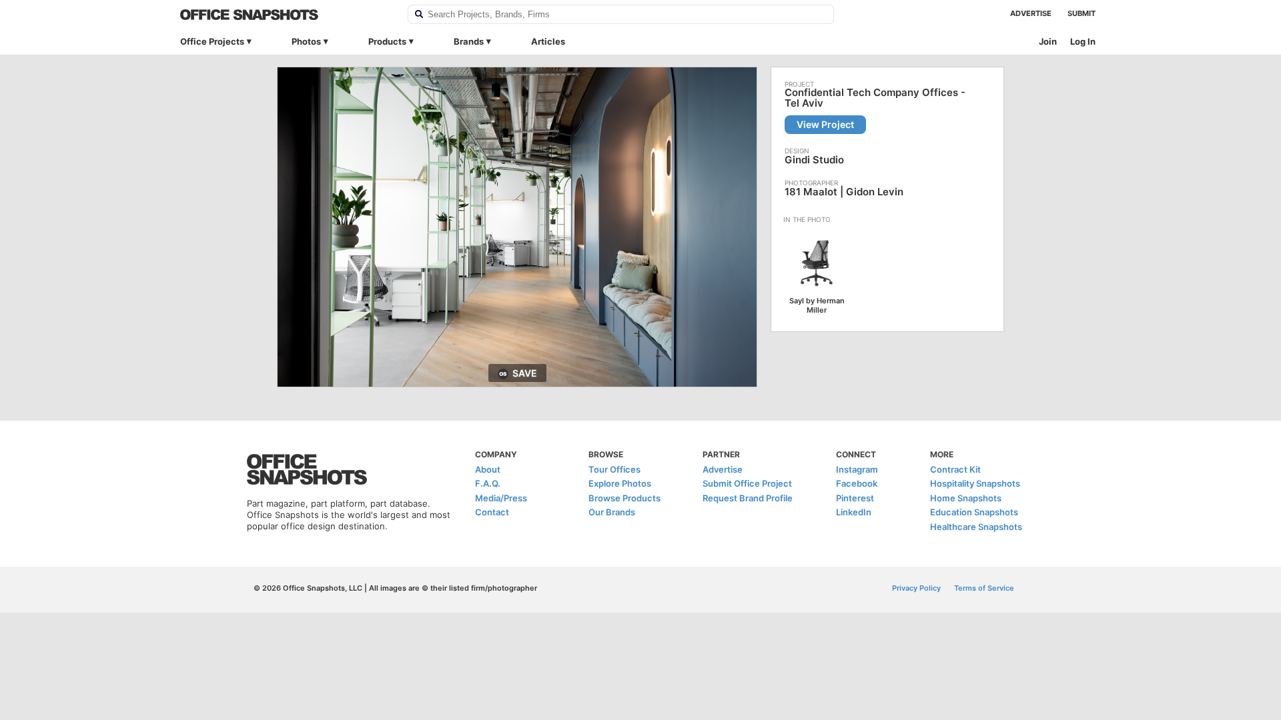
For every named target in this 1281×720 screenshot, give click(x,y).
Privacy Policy (916, 588)
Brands (469, 41)
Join (1048, 41)
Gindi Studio (814, 159)
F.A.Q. (487, 483)
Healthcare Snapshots (976, 526)
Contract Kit (955, 469)
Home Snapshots (965, 498)
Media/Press (501, 498)
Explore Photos (619, 483)
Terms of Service (984, 588)
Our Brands (611, 512)
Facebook (856, 483)
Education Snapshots (974, 512)
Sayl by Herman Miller (817, 305)
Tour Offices (614, 469)
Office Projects (212, 41)
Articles (548, 41)
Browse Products (624, 498)
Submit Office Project (747, 483)
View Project (825, 124)
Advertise (1030, 13)
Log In (1083, 41)
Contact (492, 512)
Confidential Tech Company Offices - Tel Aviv (875, 98)
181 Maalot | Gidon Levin (844, 191)
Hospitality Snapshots (975, 483)
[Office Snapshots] (285, 14)
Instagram (857, 469)
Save (524, 373)
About (487, 469)
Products (387, 41)
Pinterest (855, 498)
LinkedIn (853, 512)
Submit (1082, 13)
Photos (306, 41)
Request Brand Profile (748, 498)
